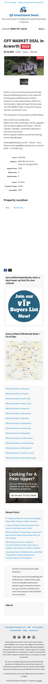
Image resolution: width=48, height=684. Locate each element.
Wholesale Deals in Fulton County (20, 453)
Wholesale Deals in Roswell (17, 418)
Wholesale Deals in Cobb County (19, 438)
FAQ (28, 627)
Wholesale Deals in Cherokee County (21, 458)
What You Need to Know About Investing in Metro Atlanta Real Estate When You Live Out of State (24, 535)
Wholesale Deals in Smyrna (17, 393)
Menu (41, 29)
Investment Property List (15, 627)
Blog (25, 630)
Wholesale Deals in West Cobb (18, 403)
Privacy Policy (15, 630)
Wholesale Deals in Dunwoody (18, 428)
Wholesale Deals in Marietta (17, 388)
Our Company (10, 2)
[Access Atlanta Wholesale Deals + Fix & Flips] (24, 360)
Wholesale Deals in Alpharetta (18, 423)
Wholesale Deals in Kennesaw (18, 413)
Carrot (40, 681)
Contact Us (33, 630)
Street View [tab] (18, 207)
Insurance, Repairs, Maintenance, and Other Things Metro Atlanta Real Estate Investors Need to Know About (24, 555)
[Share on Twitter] (10, 270)
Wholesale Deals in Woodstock (18, 448)
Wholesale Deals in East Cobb (18, 398)
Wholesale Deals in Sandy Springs (20, 443)
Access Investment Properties (30, 2)
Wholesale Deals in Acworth (17, 408)
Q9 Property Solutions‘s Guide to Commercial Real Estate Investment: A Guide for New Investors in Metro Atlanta (23, 545)
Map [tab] (7, 207)
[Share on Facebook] (5, 270)
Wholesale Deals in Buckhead (18, 433)
